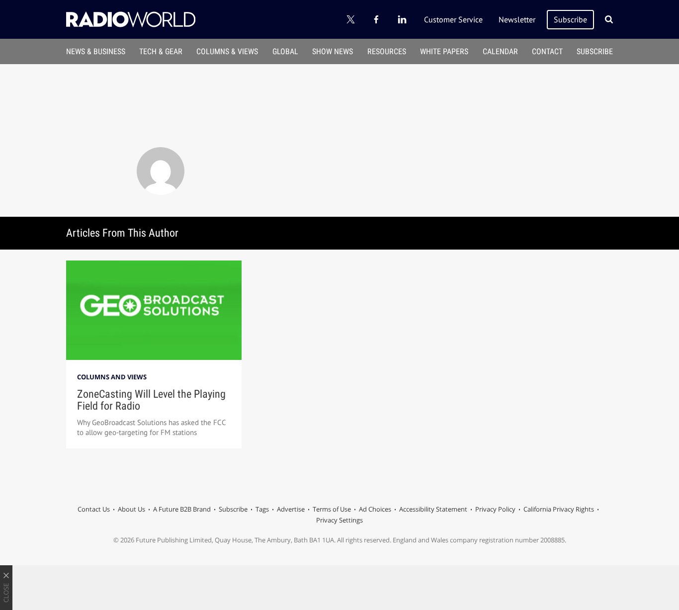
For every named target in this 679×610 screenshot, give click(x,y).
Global (285, 51)
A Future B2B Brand (182, 509)
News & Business (95, 51)
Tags (262, 509)
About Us (131, 509)
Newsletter (517, 19)
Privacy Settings (339, 520)
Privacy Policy (495, 509)
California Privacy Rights (558, 509)
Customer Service (453, 19)
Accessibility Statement (433, 509)
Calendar (500, 51)
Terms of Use (332, 509)
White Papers (444, 51)
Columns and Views (112, 376)
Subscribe (570, 19)
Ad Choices (375, 509)
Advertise (291, 509)
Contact (547, 51)
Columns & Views (227, 51)
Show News (332, 51)
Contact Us (94, 509)
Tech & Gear (160, 51)
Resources (386, 51)
